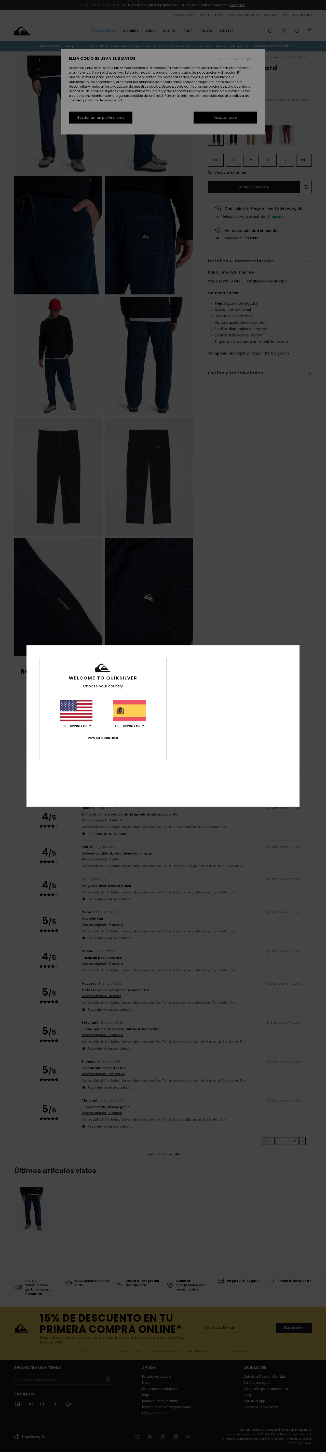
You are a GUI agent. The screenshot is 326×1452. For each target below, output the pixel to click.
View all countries (103, 738)
